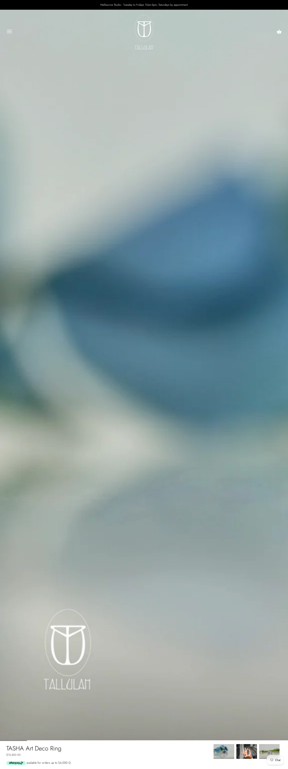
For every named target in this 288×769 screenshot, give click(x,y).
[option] (224, 751)
